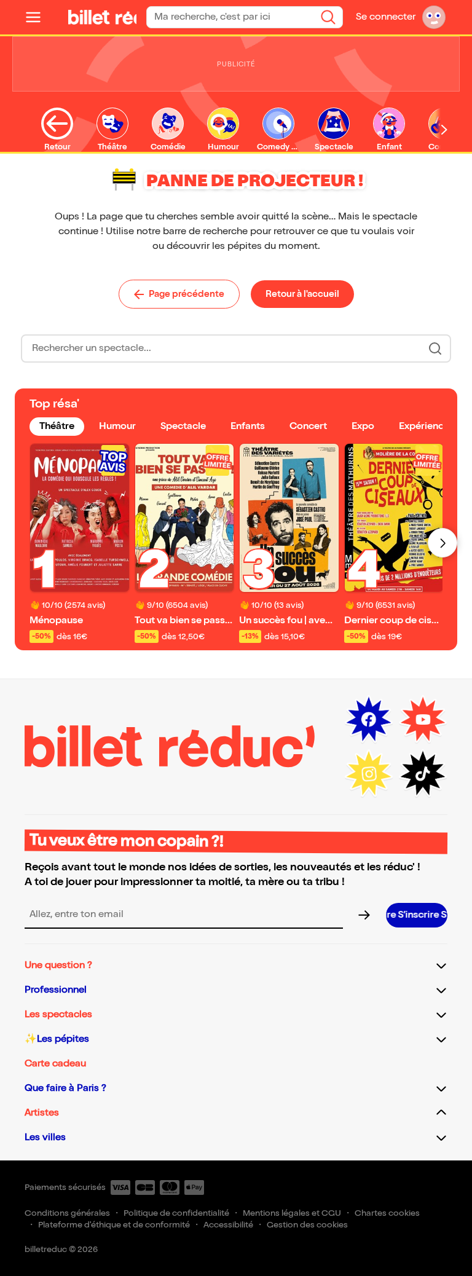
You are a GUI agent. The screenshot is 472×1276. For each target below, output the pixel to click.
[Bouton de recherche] (435, 348)
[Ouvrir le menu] (38, 17)
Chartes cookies (387, 1213)
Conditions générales (67, 1213)
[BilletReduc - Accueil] (106, 17)
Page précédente (186, 293)
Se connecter (385, 17)
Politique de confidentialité (176, 1213)
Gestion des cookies (307, 1224)
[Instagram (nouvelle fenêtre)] (368, 773)
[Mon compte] (433, 17)
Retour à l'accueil (302, 293)
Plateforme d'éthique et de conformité (114, 1224)
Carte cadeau (55, 1063)
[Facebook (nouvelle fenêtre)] (368, 719)
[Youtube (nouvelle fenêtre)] (422, 719)
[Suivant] (442, 542)
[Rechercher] (328, 17)
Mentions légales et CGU (292, 1213)
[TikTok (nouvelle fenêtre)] (422, 773)
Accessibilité (228, 1224)
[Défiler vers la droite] (444, 130)
